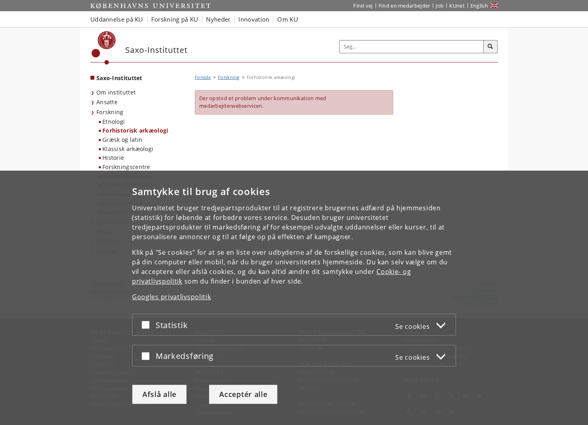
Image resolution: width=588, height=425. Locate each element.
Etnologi (113, 121)
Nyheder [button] (218, 19)
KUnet (457, 5)
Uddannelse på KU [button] (116, 19)
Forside (203, 77)
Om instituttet (116, 92)
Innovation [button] (253, 19)
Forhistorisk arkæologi (135, 130)
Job (440, 5)
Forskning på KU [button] (174, 19)
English (479, 5)
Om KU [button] (287, 19)
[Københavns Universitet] (104, 47)
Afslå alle (159, 394)
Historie (113, 157)
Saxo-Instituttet (119, 78)
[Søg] (490, 47)
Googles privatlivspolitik (171, 296)
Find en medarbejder (404, 5)
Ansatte (107, 102)
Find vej (362, 5)
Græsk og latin (122, 139)
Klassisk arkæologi (127, 149)
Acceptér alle (243, 394)
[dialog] (294, 298)
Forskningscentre (126, 167)
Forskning (110, 112)
